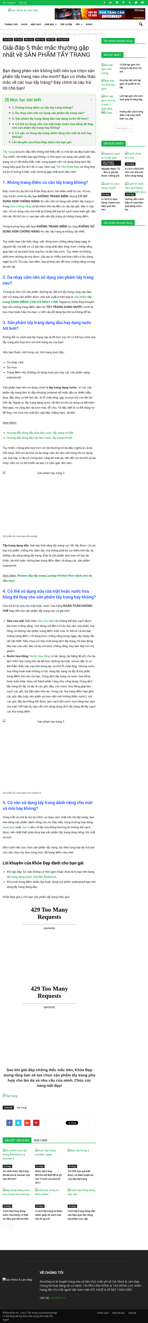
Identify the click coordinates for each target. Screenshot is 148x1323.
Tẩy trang (9, 151)
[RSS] (130, 2)
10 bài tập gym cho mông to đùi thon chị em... (131, 68)
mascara (8, 827)
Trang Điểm (63, 39)
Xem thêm (122, 128)
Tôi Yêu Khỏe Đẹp (67, 166)
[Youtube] (142, 2)
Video (89, 24)
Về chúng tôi (9, 2)
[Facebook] (104, 2)
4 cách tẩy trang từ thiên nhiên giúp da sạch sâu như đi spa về (48, 1215)
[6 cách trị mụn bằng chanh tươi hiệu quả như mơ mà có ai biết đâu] (111, 189)
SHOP (24, 24)
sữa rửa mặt (45, 620)
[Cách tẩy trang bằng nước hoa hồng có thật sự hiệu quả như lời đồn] (17, 1198)
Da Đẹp (18, 39)
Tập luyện (66, 24)
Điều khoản (118, 1312)
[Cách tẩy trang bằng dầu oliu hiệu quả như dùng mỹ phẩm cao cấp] (82, 1198)
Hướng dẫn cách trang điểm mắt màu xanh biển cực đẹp (131, 115)
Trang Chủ (11, 24)
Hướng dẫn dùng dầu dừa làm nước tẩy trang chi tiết (40, 432)
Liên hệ (23, 2)
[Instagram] (117, 2)
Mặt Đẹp (29, 39)
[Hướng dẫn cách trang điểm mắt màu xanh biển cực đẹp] (109, 115)
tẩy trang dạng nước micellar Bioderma (31, 876)
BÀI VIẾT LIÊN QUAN (17, 1140)
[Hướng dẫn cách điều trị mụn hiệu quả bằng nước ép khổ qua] (135, 189)
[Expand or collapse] (91, 100)
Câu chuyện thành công (108, 163)
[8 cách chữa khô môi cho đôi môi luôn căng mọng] (135, 159)
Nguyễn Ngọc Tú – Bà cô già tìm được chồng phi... (111, 172)
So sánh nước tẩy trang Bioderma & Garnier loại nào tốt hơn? (16, 1175)
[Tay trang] (49, 1095)
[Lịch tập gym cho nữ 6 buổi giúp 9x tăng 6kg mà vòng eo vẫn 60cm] (109, 104)
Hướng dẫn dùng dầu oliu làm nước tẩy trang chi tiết (39, 437)
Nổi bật (50, 39)
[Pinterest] (123, 2)
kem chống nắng (20, 206)
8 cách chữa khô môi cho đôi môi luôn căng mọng (134, 172)
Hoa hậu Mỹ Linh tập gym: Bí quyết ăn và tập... (130, 84)
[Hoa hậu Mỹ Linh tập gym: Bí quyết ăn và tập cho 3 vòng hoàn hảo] (109, 85)
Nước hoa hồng (40, 656)
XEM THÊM (40, 1140)
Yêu (78, 24)
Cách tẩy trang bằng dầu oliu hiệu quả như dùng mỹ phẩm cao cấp (81, 1215)
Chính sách (103, 1312)
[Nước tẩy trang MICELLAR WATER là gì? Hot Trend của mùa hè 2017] (49, 1158)
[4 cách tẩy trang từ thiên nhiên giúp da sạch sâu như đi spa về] (49, 1198)
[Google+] (111, 2)
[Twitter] (136, 2)
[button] (140, 24)
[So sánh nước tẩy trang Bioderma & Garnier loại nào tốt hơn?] (17, 1158)
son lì (25, 827)
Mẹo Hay (36, 24)
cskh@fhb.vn (58, 1298)
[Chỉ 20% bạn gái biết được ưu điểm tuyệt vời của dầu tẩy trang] (82, 1158)
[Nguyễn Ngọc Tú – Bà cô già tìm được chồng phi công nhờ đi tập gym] (111, 159)
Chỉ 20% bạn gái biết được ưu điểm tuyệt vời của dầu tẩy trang (80, 1175)
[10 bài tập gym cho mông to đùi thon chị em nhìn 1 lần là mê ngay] (109, 69)
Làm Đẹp (49, 24)
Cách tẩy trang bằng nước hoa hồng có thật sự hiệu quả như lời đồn (16, 1215)
